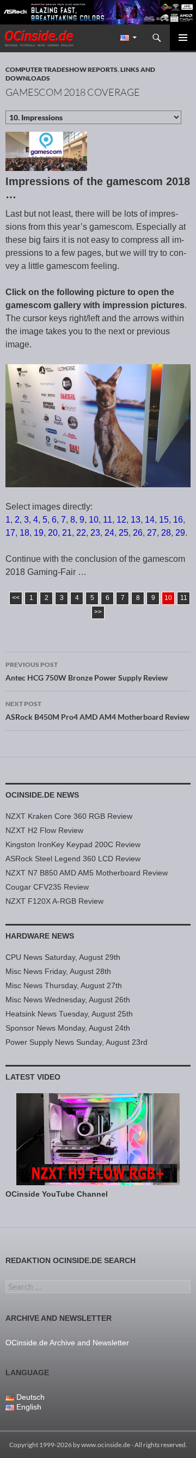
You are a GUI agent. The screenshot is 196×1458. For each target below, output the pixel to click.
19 (39, 532)
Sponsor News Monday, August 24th (67, 1028)
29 (180, 532)
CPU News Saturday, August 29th (62, 957)
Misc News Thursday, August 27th (63, 985)
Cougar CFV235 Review (47, 887)
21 (67, 532)
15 (164, 519)
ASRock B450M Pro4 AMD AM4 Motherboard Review (97, 710)
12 (121, 519)
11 (107, 519)
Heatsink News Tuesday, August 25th (69, 1013)
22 (81, 532)
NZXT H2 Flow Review (44, 830)
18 (24, 532)
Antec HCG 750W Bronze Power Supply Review (86, 671)
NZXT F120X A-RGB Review (54, 901)
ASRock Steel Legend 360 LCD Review (72, 858)
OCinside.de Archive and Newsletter (67, 1342)
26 (138, 532)
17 (10, 532)
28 (166, 532)
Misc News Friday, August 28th (58, 971)
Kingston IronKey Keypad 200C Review (72, 844)
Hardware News (39, 936)
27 (152, 532)
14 (150, 519)
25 (123, 532)
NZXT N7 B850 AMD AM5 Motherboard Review (86, 872)
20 (53, 532)
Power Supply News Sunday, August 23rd (76, 1042)
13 (135, 519)
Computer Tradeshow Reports (61, 69)
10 (94, 519)
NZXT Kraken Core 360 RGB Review (68, 816)
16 (178, 519)
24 (109, 532)
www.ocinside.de (105, 1445)
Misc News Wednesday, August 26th (67, 999)
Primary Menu (183, 37)
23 (95, 532)
